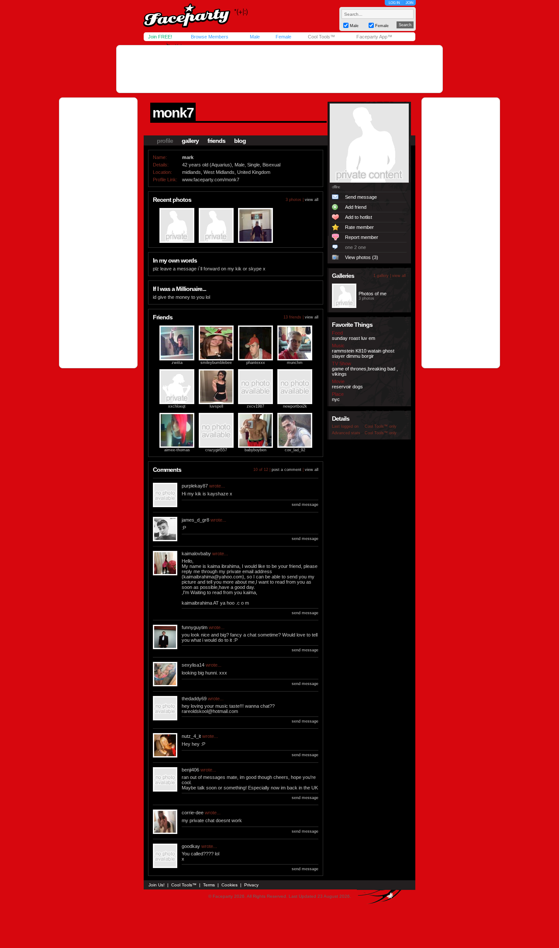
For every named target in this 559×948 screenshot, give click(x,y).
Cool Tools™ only (381, 426)
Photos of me (372, 293)
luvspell (216, 406)
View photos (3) (361, 257)
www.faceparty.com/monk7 (210, 179)
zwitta (177, 362)
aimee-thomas (177, 450)
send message (305, 504)
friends (216, 140)
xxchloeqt (177, 406)
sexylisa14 (193, 665)
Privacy (251, 884)
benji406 (190, 769)
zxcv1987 (255, 406)
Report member (361, 237)
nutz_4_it (191, 736)
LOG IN (394, 3)
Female (283, 36)
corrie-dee (193, 812)
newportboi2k (295, 406)
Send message (361, 197)
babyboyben (255, 450)
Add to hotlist (358, 217)
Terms (209, 884)
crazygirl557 (216, 450)
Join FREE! (160, 36)
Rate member (359, 227)
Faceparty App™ (374, 36)
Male (255, 36)
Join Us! (156, 884)
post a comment (286, 469)
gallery (190, 140)
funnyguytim (194, 627)
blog (240, 140)
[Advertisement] (279, 69)
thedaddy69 (194, 698)
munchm (295, 362)
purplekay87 (195, 485)
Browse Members (209, 36)
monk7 (172, 113)
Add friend (355, 207)
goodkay (191, 846)
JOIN (410, 3)
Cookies (229, 884)
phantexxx (255, 362)
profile (165, 140)
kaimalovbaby (196, 553)
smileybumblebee (216, 362)
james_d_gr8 (195, 519)
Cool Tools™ (321, 36)
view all (311, 199)
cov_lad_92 (295, 450)
